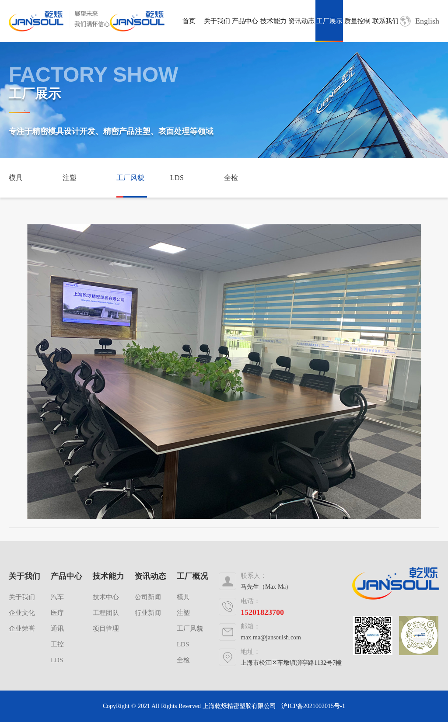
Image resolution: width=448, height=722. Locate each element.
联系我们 (385, 20)
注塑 (70, 177)
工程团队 (106, 612)
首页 (189, 20)
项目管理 (106, 628)
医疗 (57, 612)
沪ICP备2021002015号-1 (313, 706)
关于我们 (217, 20)
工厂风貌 (130, 177)
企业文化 (22, 612)
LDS (177, 177)
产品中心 (245, 20)
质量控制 (357, 20)
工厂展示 (329, 20)
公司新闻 (148, 597)
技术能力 (273, 20)
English (427, 21)
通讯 (57, 628)
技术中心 (106, 597)
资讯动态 (301, 20)
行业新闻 (148, 612)
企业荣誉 (22, 628)
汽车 (57, 597)
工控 (57, 644)
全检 (231, 177)
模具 (16, 177)
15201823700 (262, 612)
